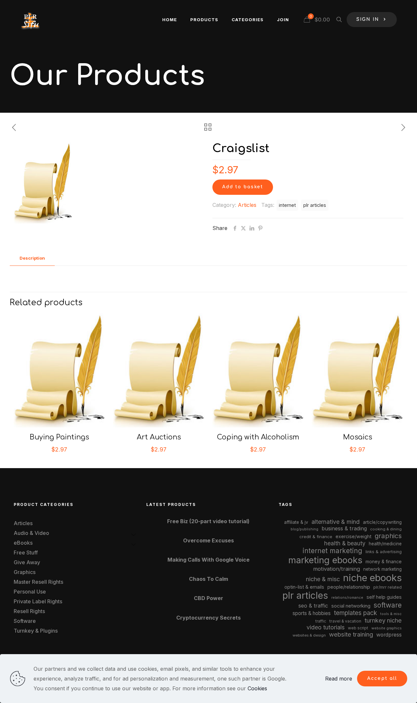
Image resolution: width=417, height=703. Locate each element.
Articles (247, 205)
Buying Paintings (59, 437)
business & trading (344, 528)
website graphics (386, 628)
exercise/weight (353, 536)
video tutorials (326, 627)
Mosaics (357, 437)
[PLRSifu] (30, 19)
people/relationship (348, 587)
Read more (338, 678)
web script (358, 628)
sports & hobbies (312, 613)
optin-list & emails (304, 587)
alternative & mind (335, 521)
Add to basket (242, 186)
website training (351, 634)
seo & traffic (313, 605)
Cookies (257, 688)
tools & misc (391, 613)
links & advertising (384, 551)
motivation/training (336, 569)
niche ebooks (372, 577)
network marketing (382, 569)
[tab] (32, 258)
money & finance (384, 561)
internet (287, 205)
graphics (388, 536)
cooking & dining (386, 529)
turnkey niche (383, 620)
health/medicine (385, 543)
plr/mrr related (387, 587)
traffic (320, 621)
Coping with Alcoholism (258, 437)
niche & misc (323, 579)
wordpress (389, 635)
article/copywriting (382, 522)
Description (32, 258)
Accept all (382, 678)
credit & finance (315, 536)
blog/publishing (304, 529)
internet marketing (332, 551)
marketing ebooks (325, 560)
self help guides (384, 597)
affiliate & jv (296, 522)
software (388, 605)
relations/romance (347, 597)
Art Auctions (159, 437)
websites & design (309, 635)
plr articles (314, 205)
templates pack (355, 613)
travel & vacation (345, 621)
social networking (350, 606)
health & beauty (345, 543)
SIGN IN (367, 19)
